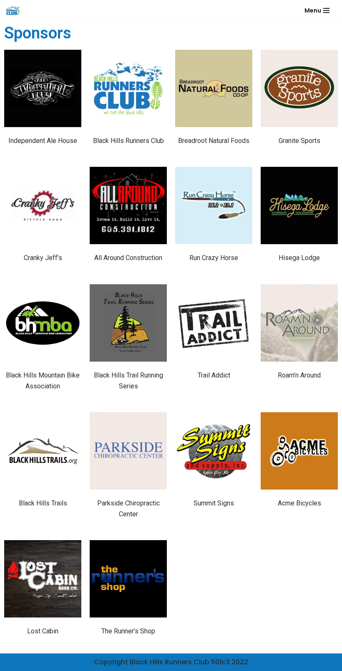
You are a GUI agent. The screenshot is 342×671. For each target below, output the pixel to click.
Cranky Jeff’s (43, 258)
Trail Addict (214, 375)
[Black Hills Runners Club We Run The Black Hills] (13, 10)
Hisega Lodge (299, 258)
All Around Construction (128, 258)
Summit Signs (214, 503)
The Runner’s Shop (128, 631)
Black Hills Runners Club (128, 141)
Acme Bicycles (299, 503)
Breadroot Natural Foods (213, 141)
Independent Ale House (42, 141)
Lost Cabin (42, 631)
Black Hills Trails (43, 503)
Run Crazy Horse (213, 258)
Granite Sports (299, 141)
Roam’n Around (299, 375)
